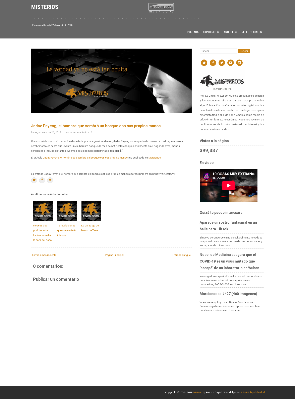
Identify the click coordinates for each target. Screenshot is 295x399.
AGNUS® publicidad (253, 392)
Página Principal (114, 255)
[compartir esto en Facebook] (42, 180)
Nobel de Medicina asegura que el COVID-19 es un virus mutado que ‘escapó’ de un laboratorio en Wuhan (229, 261)
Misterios (198, 392)
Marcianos (155, 157)
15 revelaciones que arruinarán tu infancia (66, 230)
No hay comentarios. (78, 132)
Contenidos (211, 32)
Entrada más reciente (44, 255)
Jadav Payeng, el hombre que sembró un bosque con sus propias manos (96, 126)
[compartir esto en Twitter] (50, 180)
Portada (193, 32)
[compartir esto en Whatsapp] (34, 180)
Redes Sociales (252, 32)
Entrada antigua (182, 255)
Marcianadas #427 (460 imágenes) (228, 294)
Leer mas (224, 245)
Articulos (230, 32)
